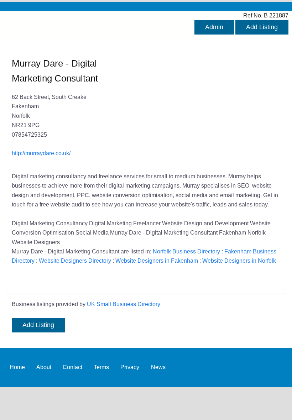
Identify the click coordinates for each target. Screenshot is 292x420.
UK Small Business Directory (123, 304)
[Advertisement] (209, 109)
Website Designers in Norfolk (239, 260)
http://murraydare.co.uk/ (41, 153)
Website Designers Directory (75, 260)
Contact (72, 367)
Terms (101, 367)
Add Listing (262, 27)
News (158, 367)
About (43, 367)
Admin (214, 27)
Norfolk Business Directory (186, 251)
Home (17, 367)
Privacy (129, 367)
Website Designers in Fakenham (156, 260)
